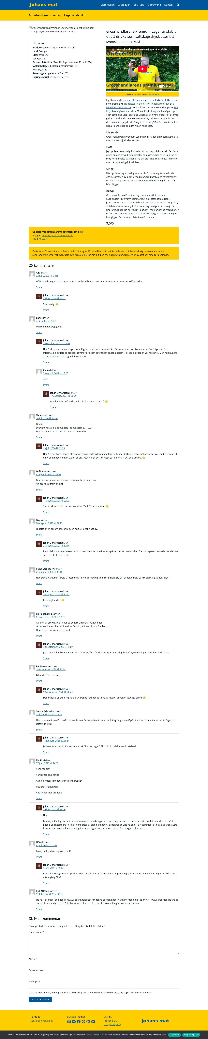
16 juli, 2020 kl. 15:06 (47, 418)
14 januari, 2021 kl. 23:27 (56, 740)
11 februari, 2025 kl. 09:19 (49, 894)
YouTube (139, 4)
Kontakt (168, 4)
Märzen (43, 239)
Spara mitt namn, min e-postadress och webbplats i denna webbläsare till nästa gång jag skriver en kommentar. (92, 992)
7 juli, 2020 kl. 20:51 (46, 321)
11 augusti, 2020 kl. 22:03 (56, 500)
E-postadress (37, 970)
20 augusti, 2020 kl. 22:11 (49, 523)
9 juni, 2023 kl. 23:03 (53, 867)
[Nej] (204, 1034)
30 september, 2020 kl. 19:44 (58, 646)
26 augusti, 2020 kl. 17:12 (56, 594)
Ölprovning (154, 4)
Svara (39, 287)
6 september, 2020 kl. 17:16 (50, 617)
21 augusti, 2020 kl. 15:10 (49, 572)
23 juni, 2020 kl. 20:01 (54, 298)
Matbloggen (107, 4)
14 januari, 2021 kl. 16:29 (49, 714)
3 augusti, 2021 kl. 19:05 (55, 373)
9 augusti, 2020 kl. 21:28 (48, 474)
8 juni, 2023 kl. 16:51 (46, 845)
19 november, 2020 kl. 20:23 (58, 692)
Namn (33, 959)
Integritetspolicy (112, 1024)
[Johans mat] (43, 6)
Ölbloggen (124, 4)
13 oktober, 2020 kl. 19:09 (56, 343)
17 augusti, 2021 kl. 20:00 (63, 395)
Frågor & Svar (111, 1020)
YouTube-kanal (153, 94)
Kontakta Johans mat (41, 1020)
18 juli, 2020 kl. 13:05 (54, 448)
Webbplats (34, 981)
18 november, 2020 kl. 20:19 (51, 669)
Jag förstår (175, 1034)
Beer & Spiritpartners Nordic (57, 235)
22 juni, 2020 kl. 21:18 (47, 275)
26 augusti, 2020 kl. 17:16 (56, 545)
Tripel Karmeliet (159, 103)
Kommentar (36, 932)
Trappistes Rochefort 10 (137, 103)
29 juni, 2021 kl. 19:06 (54, 809)
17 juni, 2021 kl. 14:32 (47, 763)
